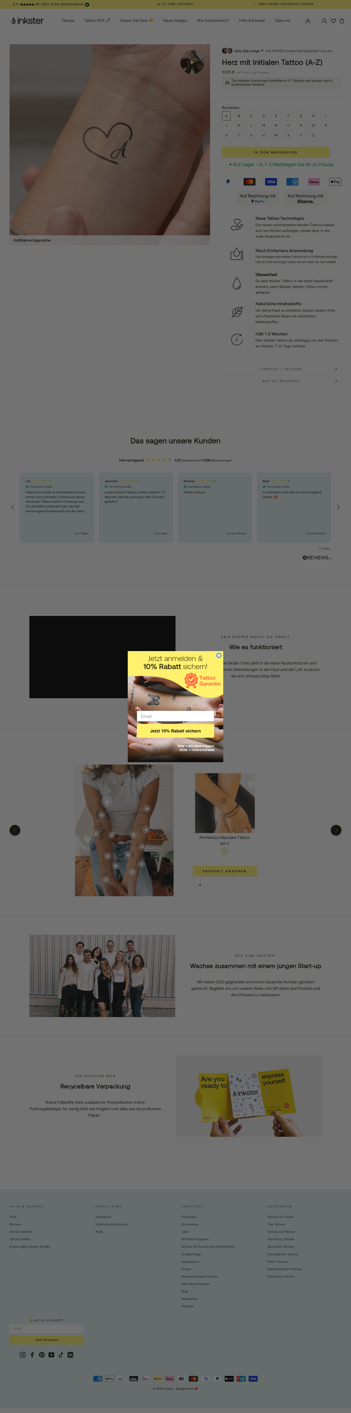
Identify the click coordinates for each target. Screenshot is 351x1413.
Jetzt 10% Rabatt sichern (175, 731)
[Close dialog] (219, 655)
